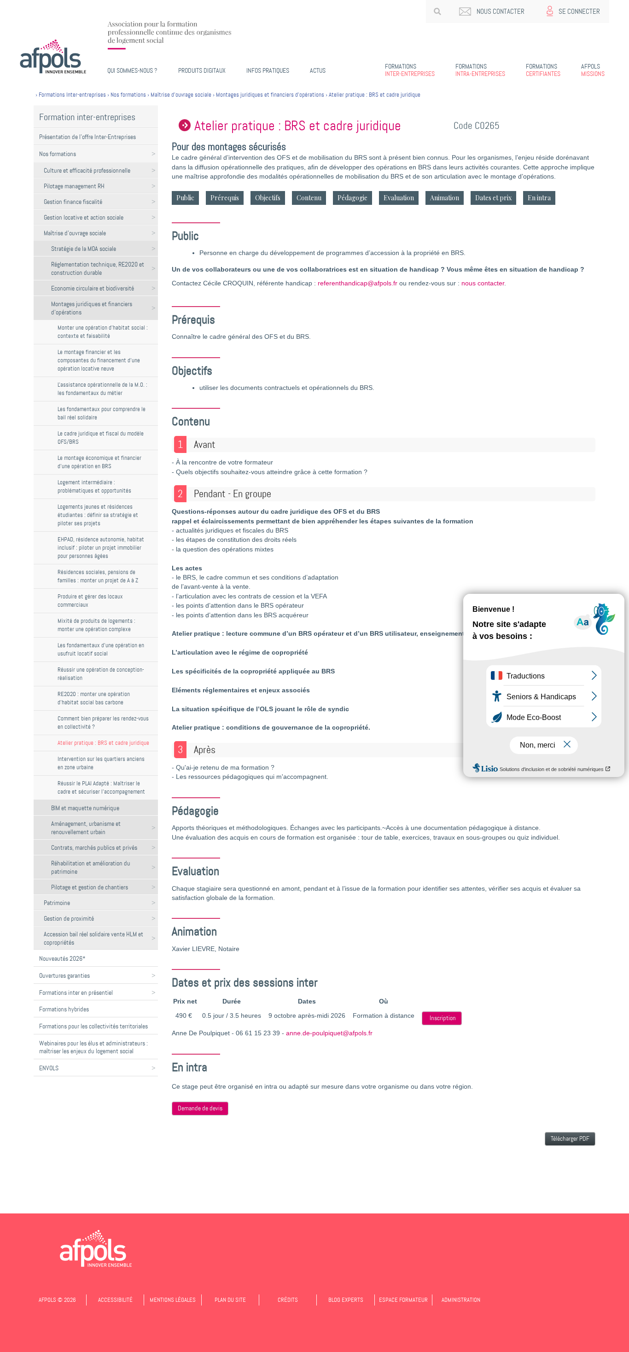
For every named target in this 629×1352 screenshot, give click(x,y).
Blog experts (345, 1300)
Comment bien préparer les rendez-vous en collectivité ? (103, 722)
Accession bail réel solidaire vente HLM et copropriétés (93, 938)
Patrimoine (57, 903)
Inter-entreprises (410, 70)
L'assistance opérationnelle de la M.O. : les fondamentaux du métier (102, 389)
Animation (444, 197)
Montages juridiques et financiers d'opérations (91, 308)
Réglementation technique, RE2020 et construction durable (97, 268)
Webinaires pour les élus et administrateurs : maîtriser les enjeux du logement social (93, 1047)
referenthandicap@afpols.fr (357, 283)
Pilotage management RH (74, 186)
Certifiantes (543, 70)
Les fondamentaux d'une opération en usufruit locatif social (101, 649)
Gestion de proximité (69, 918)
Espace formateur (403, 1300)
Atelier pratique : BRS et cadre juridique (103, 743)
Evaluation (399, 197)
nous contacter (482, 283)
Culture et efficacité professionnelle (87, 170)
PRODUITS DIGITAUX (202, 70)
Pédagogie (352, 197)
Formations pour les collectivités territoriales (93, 1026)
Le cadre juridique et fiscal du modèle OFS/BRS (101, 437)
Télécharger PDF (570, 1139)
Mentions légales (173, 1300)
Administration (461, 1300)
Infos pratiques (267, 70)
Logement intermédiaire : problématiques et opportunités (94, 486)
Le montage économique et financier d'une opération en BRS (99, 462)
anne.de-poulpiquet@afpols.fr (329, 1033)
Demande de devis (200, 1108)
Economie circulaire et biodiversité (92, 288)
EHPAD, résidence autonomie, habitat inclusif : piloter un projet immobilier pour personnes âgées (101, 547)
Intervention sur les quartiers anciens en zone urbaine (101, 763)
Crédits (288, 1300)
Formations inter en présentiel (76, 992)
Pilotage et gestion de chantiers (89, 887)
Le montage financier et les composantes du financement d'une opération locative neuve (99, 360)
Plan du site (230, 1300)
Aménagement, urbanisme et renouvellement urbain (86, 827)
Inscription (443, 1018)
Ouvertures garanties (64, 975)
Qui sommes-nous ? (132, 70)
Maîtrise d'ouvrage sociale (75, 233)
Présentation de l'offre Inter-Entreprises (87, 137)
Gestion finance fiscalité (73, 201)
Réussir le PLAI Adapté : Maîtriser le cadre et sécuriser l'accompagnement (101, 787)
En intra (539, 197)
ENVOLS (48, 1068)
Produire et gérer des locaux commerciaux (90, 600)
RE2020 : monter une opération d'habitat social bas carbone (94, 698)
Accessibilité (115, 1300)
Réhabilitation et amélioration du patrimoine (90, 867)
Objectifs (267, 197)
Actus (318, 70)
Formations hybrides (64, 1009)
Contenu (309, 197)
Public (185, 197)
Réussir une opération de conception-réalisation (101, 674)
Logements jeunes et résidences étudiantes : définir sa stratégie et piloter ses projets (98, 515)
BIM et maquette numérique (85, 808)
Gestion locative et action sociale (83, 217)
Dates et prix (493, 197)
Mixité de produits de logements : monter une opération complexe (96, 625)
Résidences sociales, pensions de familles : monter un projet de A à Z (98, 576)
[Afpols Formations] (96, 1248)
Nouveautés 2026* (62, 958)
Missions (593, 70)
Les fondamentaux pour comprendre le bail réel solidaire (102, 413)
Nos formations (57, 154)
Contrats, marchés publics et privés (94, 847)
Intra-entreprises (480, 70)
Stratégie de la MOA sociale (83, 248)
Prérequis (224, 197)
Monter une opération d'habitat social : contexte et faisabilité (103, 332)
